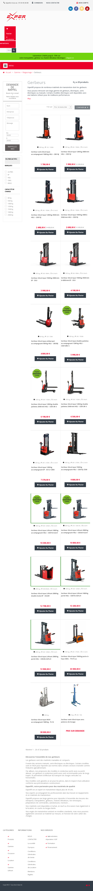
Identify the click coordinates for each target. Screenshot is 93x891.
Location (11, 860)
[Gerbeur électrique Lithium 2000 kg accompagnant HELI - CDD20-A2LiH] (75, 508)
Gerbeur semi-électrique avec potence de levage (72, 720)
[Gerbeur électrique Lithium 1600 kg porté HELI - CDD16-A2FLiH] (75, 571)
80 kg (9, 198)
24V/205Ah (45, 589)
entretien (54, 836)
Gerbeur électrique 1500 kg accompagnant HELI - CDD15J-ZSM (74, 468)
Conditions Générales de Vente (32, 854)
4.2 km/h (85, 147)
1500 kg (10, 209)
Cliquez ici (70, 58)
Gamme (11, 846)
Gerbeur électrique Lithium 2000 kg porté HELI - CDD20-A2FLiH (44, 657)
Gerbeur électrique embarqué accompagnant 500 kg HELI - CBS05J (44, 342)
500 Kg (10, 201)
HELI (9, 178)
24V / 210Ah (45, 463)
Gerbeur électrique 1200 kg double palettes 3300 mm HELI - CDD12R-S (74, 405)
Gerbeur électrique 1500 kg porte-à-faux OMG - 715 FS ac (75, 657)
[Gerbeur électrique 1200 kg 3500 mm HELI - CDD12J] (45, 193)
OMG (9, 180)
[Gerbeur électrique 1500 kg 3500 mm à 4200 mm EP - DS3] (75, 256)
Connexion (38, 3)
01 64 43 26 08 (23, 3)
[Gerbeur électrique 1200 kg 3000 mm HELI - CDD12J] (75, 129)
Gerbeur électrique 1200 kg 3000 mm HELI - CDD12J (75, 153)
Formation (51, 843)
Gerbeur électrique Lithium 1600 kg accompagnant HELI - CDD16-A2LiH (44, 531)
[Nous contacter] (87, 885)
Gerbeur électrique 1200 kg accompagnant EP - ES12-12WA (43, 468)
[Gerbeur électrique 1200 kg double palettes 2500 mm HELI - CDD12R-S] (45, 382)
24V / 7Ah (79, 715)
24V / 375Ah (75, 652)
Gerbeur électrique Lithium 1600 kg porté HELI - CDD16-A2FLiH (74, 594)
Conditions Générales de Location (32, 864)
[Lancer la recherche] (14, 50)
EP (8, 175)
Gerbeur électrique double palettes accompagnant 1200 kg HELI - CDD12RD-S (75, 343)
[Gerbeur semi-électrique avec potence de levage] (75, 697)
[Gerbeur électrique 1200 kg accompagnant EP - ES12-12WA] (45, 445)
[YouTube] (87, 8)
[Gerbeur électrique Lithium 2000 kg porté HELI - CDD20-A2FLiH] (45, 634)
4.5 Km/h (54, 273)
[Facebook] (76, 8)
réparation (50, 839)
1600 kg (10, 212)
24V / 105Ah (79, 336)
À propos (31, 847)
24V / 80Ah (45, 273)
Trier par (49, 107)
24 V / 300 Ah (76, 526)
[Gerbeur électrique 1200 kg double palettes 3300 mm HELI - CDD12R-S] (75, 382)
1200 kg (10, 206)
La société (31, 843)
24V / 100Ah (75, 147)
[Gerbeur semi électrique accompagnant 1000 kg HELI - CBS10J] (45, 129)
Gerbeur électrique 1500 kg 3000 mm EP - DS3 (45, 279)
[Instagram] (82, 8)
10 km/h (54, 589)
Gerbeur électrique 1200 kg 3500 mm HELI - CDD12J (45, 216)
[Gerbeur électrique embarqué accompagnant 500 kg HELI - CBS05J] (45, 319)
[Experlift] (16, 16)
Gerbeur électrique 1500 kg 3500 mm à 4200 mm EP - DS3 (75, 279)
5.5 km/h (55, 463)
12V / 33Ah (49, 336)
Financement (52, 847)
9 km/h (84, 589)
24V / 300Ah (46, 652)
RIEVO (10, 183)
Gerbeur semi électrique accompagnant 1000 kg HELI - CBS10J (45, 153)
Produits (11, 839)
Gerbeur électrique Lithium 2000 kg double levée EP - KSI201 (44, 594)
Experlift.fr (6, 885)
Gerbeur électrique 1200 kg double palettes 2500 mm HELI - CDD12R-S (44, 405)
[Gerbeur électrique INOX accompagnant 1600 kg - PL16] (45, 697)
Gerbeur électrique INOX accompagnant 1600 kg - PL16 (42, 720)
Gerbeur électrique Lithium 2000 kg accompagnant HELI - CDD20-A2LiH (74, 531)
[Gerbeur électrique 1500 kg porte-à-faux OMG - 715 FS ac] (75, 634)
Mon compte (83, 3)
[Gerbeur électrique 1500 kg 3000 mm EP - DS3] (45, 256)
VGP (55, 839)
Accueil (8, 72)
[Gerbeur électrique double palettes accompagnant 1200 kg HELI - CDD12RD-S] (75, 319)
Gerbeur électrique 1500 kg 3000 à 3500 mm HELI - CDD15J (74, 216)
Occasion (11, 853)
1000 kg (10, 204)
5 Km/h (55, 399)
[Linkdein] (70, 8)
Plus (29, 98)
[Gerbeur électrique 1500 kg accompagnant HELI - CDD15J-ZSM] (75, 445)
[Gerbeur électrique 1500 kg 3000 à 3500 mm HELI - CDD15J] (75, 193)
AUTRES (10, 172)
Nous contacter (52, 3)
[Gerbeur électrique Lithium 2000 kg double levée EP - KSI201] (45, 571)
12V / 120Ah (50, 147)
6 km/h (55, 526)
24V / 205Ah (46, 526)
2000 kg (10, 215)
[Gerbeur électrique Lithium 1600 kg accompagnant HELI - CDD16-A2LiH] (45, 508)
